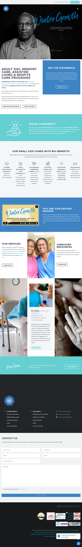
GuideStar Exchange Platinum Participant (42, 534)
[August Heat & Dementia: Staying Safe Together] (41, 295)
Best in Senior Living (68, 530)
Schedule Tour (61, 87)
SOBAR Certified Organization (42, 532)
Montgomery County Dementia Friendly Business (65, 532)
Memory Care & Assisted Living (12, 83)
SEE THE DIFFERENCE (61, 68)
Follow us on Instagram (65, 417)
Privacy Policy (22, 489)
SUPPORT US (75, 2)
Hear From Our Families (11, 106)
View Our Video (29, 106)
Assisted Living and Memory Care (11, 251)
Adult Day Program (18, 253)
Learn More (7, 265)
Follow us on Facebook (65, 411)
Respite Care (27, 83)
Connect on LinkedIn (64, 414)
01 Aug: (40, 315)
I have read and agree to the (14, 489)
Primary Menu (77, 8)
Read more (36, 347)
